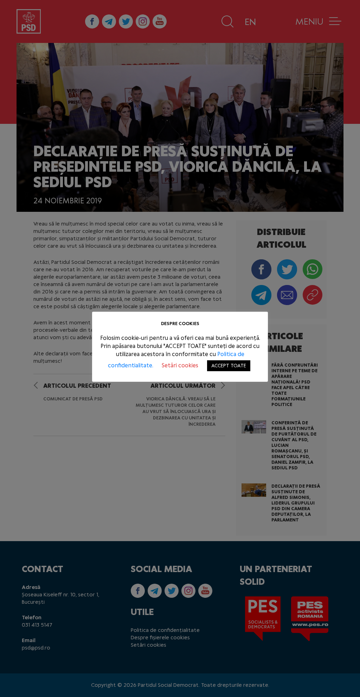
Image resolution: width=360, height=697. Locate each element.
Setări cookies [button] (180, 365)
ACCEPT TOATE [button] (228, 366)
